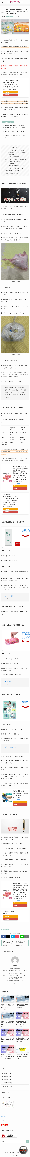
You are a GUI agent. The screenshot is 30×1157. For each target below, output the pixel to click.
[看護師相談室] (15, 2)
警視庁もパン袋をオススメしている (16, 165)
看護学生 (6, 1092)
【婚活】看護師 (7, 1076)
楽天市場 (7, 95)
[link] (15, 983)
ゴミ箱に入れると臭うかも (13, 156)
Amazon (7, 92)
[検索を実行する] (27, 1141)
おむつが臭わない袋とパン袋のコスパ (15, 159)
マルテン (15, 966)
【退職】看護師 (7, 1083)
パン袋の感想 (10, 154)
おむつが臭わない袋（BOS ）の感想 (16, 152)
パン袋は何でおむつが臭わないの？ (15, 161)
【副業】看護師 (7, 1073)
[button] (3, 936)
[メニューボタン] (28, 2)
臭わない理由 (10, 163)
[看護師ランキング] (9, 1137)
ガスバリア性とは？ (11, 596)
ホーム (6, 1152)
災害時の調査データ (10, 747)
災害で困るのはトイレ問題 (12, 170)
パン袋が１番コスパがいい (12, 173)
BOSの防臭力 (8, 681)
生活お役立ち (10, 16)
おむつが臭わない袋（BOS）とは (14, 168)
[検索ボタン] (2, 2)
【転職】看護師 (8, 1079)
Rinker (18, 483)
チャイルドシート (8, 1089)
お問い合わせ (12, 1152)
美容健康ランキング (6, 1116)
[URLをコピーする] (26, 936)
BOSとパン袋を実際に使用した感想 (15, 150)
